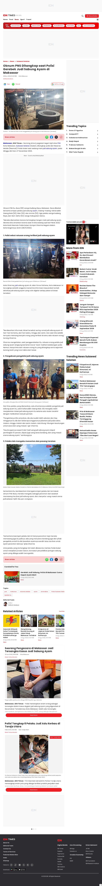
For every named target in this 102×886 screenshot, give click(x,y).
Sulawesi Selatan (23, 146)
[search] (82, 16)
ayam (35, 211)
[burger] (97, 19)
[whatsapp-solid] (46, 137)
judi (44, 148)
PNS (59, 143)
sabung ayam (51, 148)
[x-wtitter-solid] (56, 137)
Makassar (7, 143)
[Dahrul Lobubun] (5, 604)
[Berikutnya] (65, 719)
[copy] (61, 137)
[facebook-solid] (51, 137)
